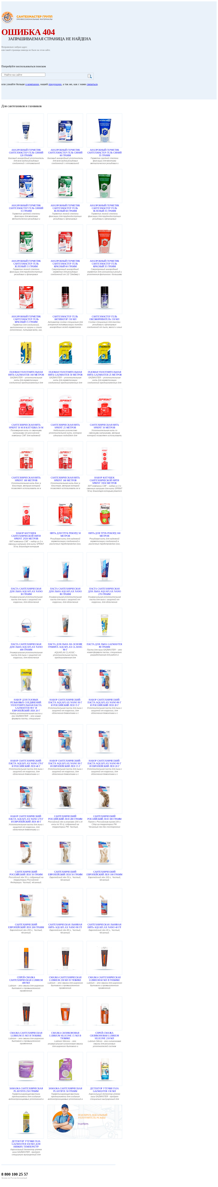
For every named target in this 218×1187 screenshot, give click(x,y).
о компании (32, 84)
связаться (92, 84)
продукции (55, 84)
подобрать (83, 1123)
